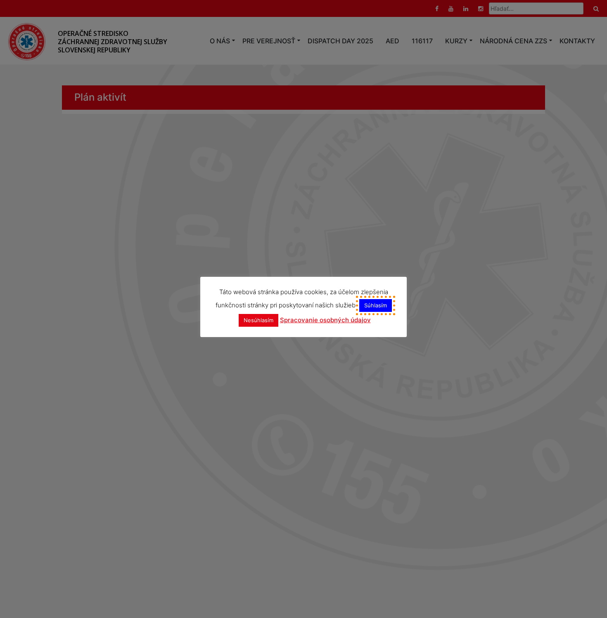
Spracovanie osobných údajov (325, 320)
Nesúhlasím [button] (258, 320)
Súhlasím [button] (375, 305)
